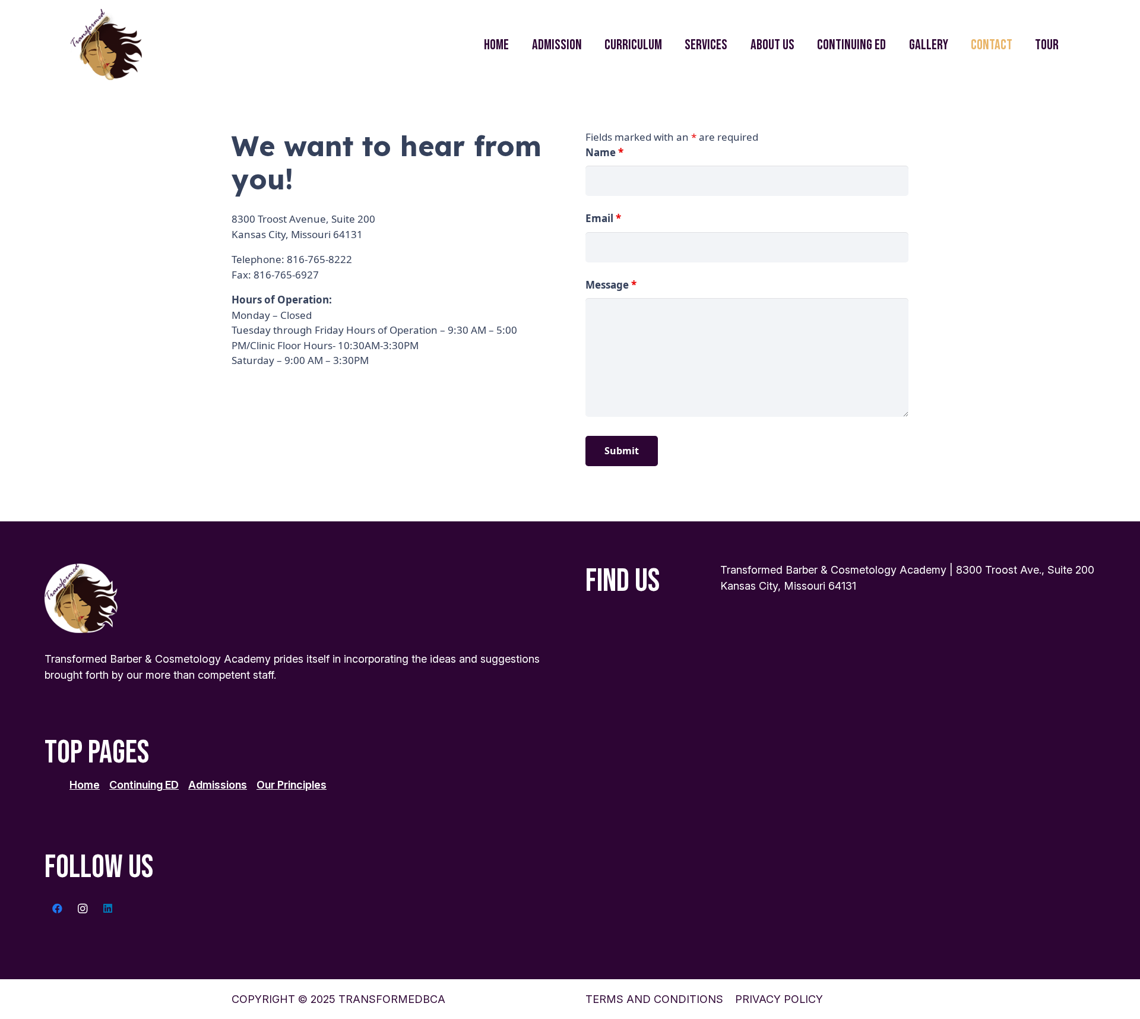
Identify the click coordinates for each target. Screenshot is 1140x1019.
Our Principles (291, 785)
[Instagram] (83, 909)
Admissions (217, 785)
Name (604, 152)
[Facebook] (57, 909)
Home (84, 785)
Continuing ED (144, 785)
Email (603, 218)
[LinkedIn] (108, 909)
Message (610, 285)
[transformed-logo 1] (106, 44)
